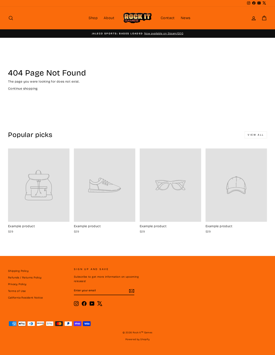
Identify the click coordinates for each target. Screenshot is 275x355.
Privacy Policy (17, 284)
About (109, 18)
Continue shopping (23, 88)
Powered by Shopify (137, 339)
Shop (93, 18)
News (185, 18)
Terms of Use (17, 291)
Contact (168, 18)
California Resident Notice (25, 297)
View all (256, 134)
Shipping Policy (18, 271)
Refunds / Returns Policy (25, 277)
